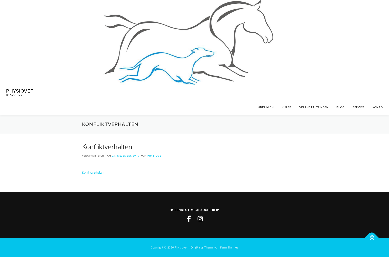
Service (358, 107)
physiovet (155, 155)
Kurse (286, 107)
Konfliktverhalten (93, 172)
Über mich (266, 107)
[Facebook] (189, 219)
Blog (341, 107)
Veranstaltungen (313, 107)
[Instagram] (200, 219)
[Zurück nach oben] (372, 238)
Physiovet (20, 91)
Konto (378, 107)
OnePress (197, 247)
